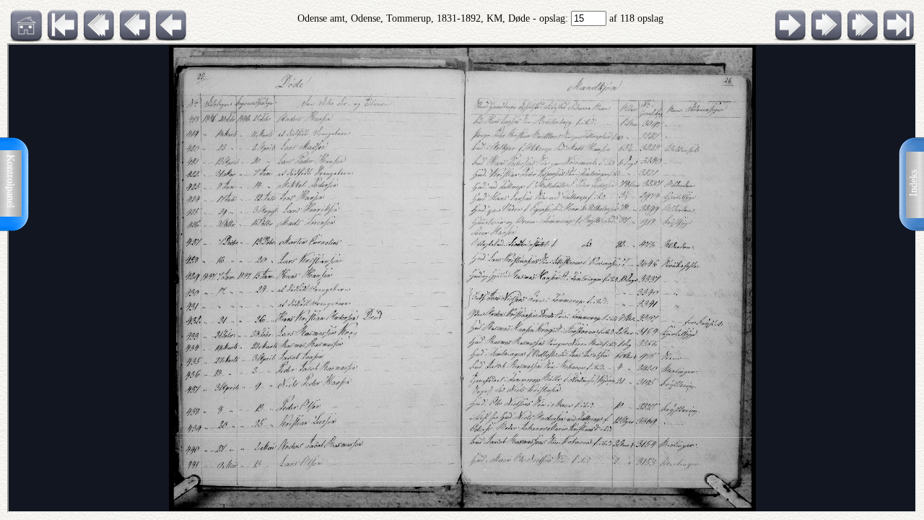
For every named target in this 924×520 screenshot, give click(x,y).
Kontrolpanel (10, 181)
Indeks (913, 183)
